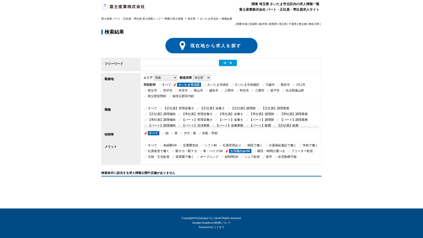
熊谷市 (285, 84)
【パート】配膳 (260, 125)
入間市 (229, 90)
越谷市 (213, 90)
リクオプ (219, 227)
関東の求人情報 (174, 18)
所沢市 (168, 90)
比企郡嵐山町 (295, 90)
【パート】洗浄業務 (196, 125)
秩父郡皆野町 (157, 96)
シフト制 (210, 145)
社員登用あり (232, 145)
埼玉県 (191, 18)
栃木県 (263, 24)
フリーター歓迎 (302, 151)
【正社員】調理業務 (275, 108)
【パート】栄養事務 (229, 125)
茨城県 (253, 24)
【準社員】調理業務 (294, 114)
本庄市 (183, 90)
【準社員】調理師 (261, 114)
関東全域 (242, 24)
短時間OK (231, 156)
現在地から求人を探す (215, 45)
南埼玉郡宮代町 (183, 96)
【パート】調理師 (261, 119)
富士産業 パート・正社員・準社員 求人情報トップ (131, 18)
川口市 (300, 84)
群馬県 (273, 24)
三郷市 (259, 90)
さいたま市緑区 (218, 84)
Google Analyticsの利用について (211, 222)
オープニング (209, 156)
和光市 (244, 90)
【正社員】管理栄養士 (178, 108)
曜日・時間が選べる (271, 151)
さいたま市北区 (189, 84)
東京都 (303, 24)
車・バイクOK (213, 151)
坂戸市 (275, 90)
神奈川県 (314, 24)
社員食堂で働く (158, 151)
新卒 (269, 156)
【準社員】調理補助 (162, 119)
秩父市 (152, 90)
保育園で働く (185, 156)
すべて (166, 84)
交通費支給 (190, 145)
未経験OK (170, 145)
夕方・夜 (190, 133)
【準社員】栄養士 (231, 114)
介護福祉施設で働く (283, 145)
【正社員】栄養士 (212, 108)
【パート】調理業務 (294, 119)
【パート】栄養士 (231, 119)
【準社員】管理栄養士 (197, 114)
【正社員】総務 (288, 125)
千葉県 (293, 24)
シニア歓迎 (252, 156)
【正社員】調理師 (243, 108)
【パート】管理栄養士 (197, 119)
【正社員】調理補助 (162, 114)
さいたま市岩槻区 (247, 84)
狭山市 (198, 90)
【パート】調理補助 (162, 125)
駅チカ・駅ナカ (186, 151)
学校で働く (310, 145)
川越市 (270, 84)
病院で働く (255, 145)
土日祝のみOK (240, 151)
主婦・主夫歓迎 (158, 156)
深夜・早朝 (209, 133)
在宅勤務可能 (287, 156)
